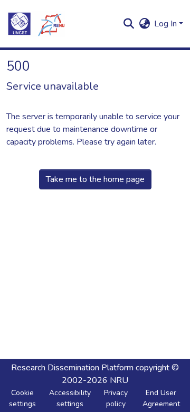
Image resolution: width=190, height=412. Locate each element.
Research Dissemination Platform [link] (72, 367)
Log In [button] (166, 24)
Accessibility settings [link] (70, 398)
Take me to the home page (95, 179)
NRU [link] (119, 380)
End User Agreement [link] (161, 398)
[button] (35, 24)
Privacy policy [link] (116, 398)
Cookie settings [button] (22, 398)
